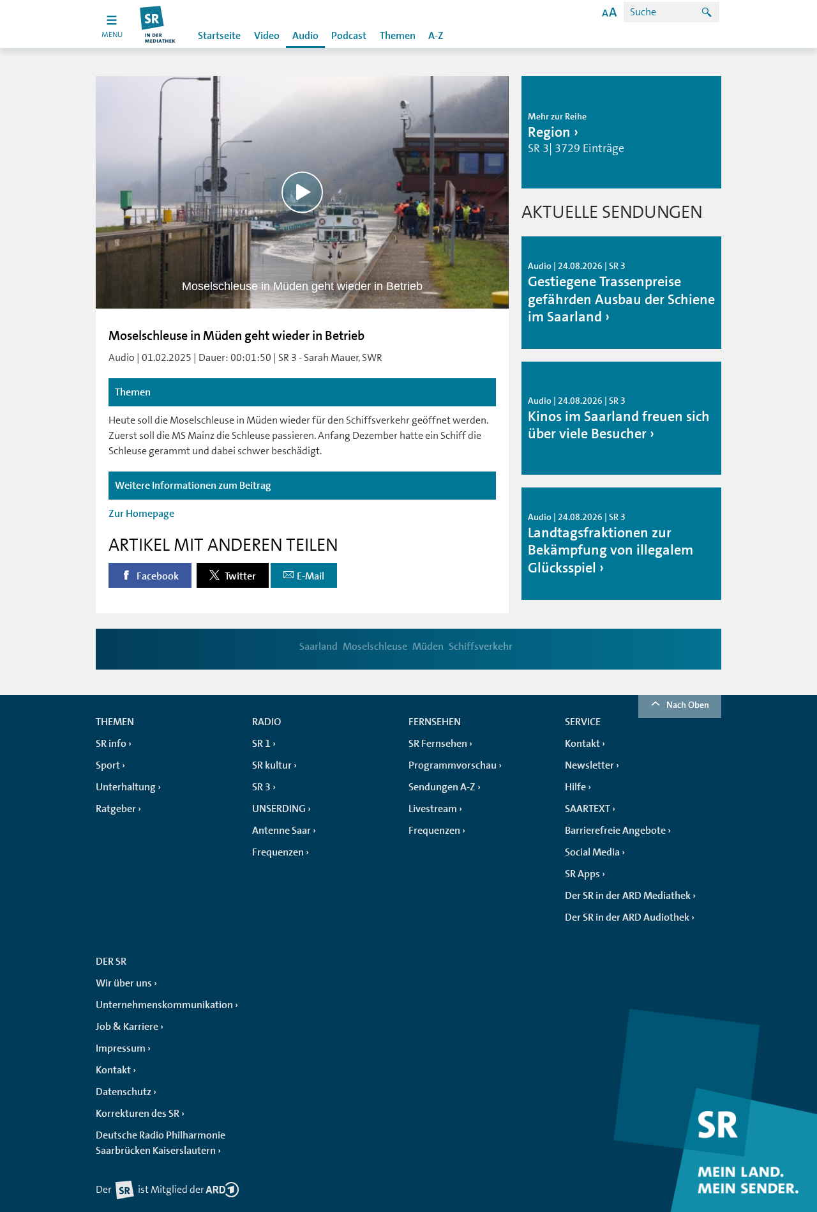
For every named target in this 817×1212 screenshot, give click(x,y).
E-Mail (310, 576)
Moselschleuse (375, 646)
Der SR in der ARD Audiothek (627, 917)
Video (267, 35)
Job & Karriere (127, 1026)
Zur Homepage (141, 513)
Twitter (239, 576)
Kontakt (582, 743)
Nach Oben (687, 704)
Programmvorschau (452, 765)
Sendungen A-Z (442, 787)
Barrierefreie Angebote (615, 830)
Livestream (432, 808)
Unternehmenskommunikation (164, 1005)
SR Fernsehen (437, 743)
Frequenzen (278, 852)
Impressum (121, 1048)
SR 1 (261, 743)
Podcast (348, 35)
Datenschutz (123, 1091)
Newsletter (589, 765)
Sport (108, 765)
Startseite (219, 35)
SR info (111, 743)
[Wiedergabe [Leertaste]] (302, 192)
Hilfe (575, 787)
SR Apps (582, 874)
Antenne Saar (281, 830)
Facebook (157, 576)
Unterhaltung (126, 787)
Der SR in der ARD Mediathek (628, 895)
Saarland (318, 646)
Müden (428, 646)
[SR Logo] (158, 24)
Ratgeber (116, 808)
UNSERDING (279, 808)
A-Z (436, 35)
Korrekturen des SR (137, 1113)
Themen (398, 35)
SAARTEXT (587, 808)
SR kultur (272, 765)
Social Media (592, 852)
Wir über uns (124, 983)
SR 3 (261, 787)
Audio (305, 35)
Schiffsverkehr (481, 646)
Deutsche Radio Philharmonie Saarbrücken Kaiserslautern (160, 1143)
